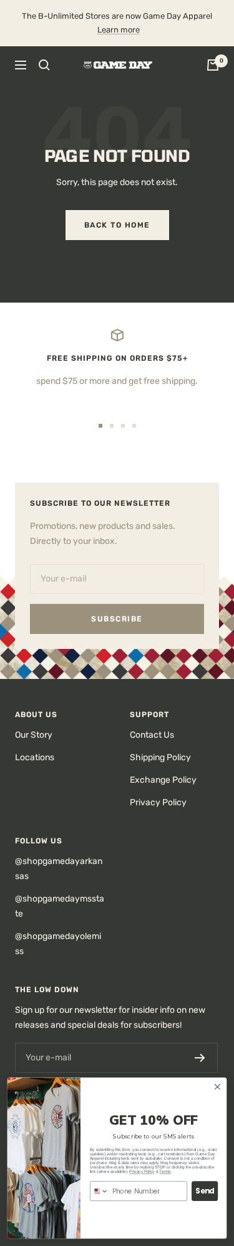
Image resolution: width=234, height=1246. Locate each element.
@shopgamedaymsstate (59, 906)
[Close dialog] (217, 1086)
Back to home (117, 225)
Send (204, 1191)
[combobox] (99, 1191)
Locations (34, 757)
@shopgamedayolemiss (58, 944)
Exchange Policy (163, 780)
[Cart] (213, 65)
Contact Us (152, 735)
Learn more (118, 29)
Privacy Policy (158, 802)
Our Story (33, 735)
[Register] (200, 1057)
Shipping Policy (160, 757)
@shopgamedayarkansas (58, 869)
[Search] (44, 65)
